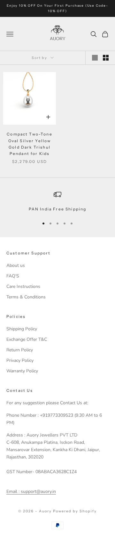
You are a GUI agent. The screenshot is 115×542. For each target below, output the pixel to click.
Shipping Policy (21, 329)
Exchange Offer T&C (26, 339)
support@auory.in (37, 491)
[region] (57, 201)
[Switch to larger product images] (95, 57)
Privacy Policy (20, 360)
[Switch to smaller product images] (106, 57)
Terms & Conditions (26, 297)
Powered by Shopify (75, 511)
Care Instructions (23, 286)
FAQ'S (12, 276)
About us (15, 265)
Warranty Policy (22, 371)
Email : (12, 491)
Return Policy (19, 350)
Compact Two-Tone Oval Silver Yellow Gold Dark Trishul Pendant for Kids (29, 144)
